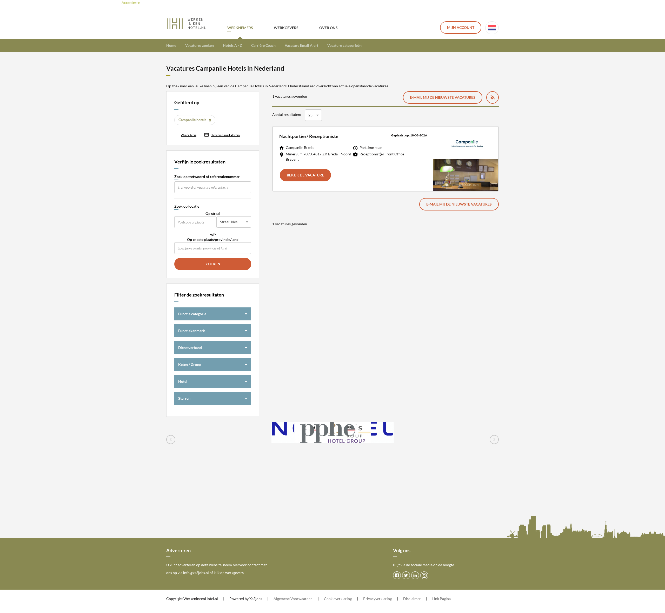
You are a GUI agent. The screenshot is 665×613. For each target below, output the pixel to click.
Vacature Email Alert (301, 45)
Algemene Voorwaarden (293, 598)
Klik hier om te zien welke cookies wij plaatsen (199, 2)
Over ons (328, 27)
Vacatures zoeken (199, 45)
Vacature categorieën (344, 45)
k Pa (440, 598)
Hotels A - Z (232, 45)
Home (171, 45)
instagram (424, 575)
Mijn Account (460, 27)
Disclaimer (412, 598)
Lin (434, 598)
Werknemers (240, 27)
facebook (397, 575)
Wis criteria (188, 135)
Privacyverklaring (377, 598)
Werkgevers (286, 27)
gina (447, 598)
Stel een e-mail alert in (225, 135)
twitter (406, 575)
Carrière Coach (263, 45)
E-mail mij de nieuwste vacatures (442, 97)
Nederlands (492, 27)
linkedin (415, 575)
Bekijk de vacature (305, 175)
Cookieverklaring (338, 598)
